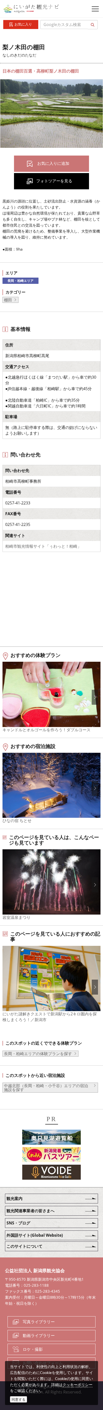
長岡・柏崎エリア (21, 280)
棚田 (8, 300)
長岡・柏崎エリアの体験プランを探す (38, 1053)
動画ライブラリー (39, 1335)
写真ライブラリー (39, 1321)
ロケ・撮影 (33, 1349)
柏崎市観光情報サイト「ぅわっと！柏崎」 (43, 546)
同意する (19, 1399)
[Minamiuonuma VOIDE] (51, 1173)
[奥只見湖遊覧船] (51, 1138)
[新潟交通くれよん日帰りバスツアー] (51, 1155)
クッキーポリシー (77, 1384)
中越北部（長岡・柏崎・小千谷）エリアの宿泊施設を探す (46, 1087)
